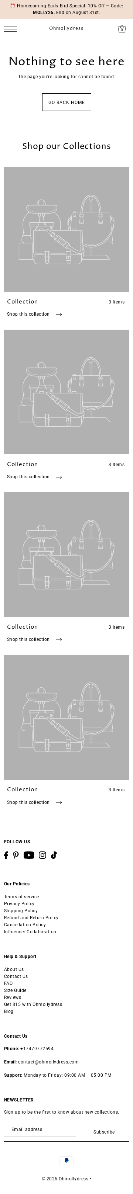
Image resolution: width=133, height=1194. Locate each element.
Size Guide (15, 990)
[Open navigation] (12, 29)
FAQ (8, 983)
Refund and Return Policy (31, 917)
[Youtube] (29, 855)
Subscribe (104, 1132)
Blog (9, 1011)
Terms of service (21, 896)
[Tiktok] (54, 855)
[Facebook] (6, 855)
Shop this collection (29, 314)
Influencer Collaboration (30, 931)
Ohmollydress (66, 29)
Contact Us (16, 976)
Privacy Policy (19, 903)
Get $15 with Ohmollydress (33, 1004)
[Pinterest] (16, 855)
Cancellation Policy (25, 924)
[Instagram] (42, 855)
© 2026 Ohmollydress (65, 1178)
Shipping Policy (21, 910)
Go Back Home (66, 102)
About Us (14, 969)
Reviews (12, 997)
